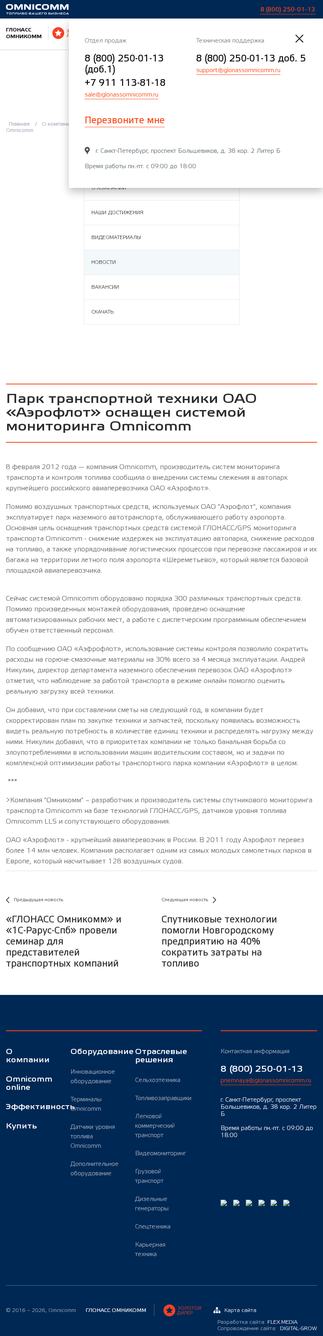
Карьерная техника (150, 1249)
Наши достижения (117, 212)
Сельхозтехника (157, 1080)
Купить (21, 1126)
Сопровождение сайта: (267, 1328)
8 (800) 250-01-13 (262, 1069)
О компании (58, 124)
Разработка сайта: (257, 1322)
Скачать (102, 312)
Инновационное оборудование (93, 1076)
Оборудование (95, 1052)
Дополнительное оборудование (95, 1168)
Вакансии (105, 287)
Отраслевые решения (159, 1056)
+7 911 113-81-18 (125, 83)
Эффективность (30, 1107)
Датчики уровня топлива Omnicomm (93, 1136)
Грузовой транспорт (149, 1176)
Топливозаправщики (159, 1098)
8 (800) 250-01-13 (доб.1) (124, 64)
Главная (20, 124)
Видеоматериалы (116, 237)
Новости (103, 262)
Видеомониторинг (159, 1153)
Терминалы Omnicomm (86, 1104)
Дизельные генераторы (152, 1203)
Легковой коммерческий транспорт (155, 1126)
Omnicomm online (29, 1083)
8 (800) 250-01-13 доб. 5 (251, 58)
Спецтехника (153, 1226)
